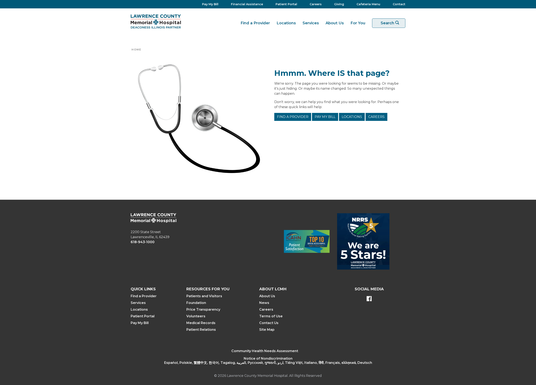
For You (357, 23)
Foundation (196, 303)
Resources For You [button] (207, 289)
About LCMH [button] (272, 289)
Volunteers (195, 316)
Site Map (266, 330)
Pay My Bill (325, 117)
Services (311, 23)
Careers (376, 117)
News (264, 303)
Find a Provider (255, 23)
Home (136, 49)
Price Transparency (203, 309)
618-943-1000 (143, 242)
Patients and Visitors (204, 296)
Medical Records (200, 323)
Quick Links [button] (143, 289)
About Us (335, 23)
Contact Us (268, 323)
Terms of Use (271, 316)
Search (392, 23)
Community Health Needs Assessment (264, 351)
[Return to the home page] (156, 21)
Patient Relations (201, 330)
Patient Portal (143, 316)
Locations (286, 23)
